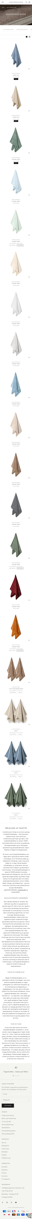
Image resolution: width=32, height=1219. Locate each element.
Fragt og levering (8, 1115)
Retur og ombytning (9, 1118)
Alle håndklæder (8, 29)
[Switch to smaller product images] (29, 37)
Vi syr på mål (6, 1121)
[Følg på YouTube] (16, 1202)
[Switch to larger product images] (26, 37)
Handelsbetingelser (9, 1131)
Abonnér (8, 1105)
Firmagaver (6, 1179)
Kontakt (4, 1167)
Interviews (5, 1149)
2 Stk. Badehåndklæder (16, 688)
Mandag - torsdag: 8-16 (10, 1194)
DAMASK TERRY (16, 159)
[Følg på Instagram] (7, 1202)
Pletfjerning (6, 1158)
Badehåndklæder (11, 7)
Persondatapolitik (8, 1134)
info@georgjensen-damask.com (13, 1188)
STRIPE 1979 (16, 75)
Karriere (5, 1176)
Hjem (3, 7)
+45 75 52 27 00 (7, 1191)
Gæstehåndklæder (22, 29)
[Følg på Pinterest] (11, 1202)
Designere (5, 1145)
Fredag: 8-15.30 (7, 1197)
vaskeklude (22, 890)
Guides (4, 1155)
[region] (16, 1070)
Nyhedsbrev (6, 1127)
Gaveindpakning (7, 1124)
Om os (4, 1142)
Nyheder (5, 1152)
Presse (4, 1173)
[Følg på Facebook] (2, 1202)
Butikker (5, 1170)
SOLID (16, 730)
